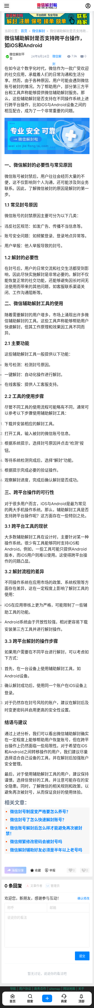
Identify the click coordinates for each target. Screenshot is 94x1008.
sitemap (54, 989)
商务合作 (40, 989)
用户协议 (25, 989)
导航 (13, 989)
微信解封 (38, 31)
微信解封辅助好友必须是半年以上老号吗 (46, 849)
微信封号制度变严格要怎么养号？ (40, 811)
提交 (82, 956)
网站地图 (69, 989)
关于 (81, 989)
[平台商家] (47, 15)
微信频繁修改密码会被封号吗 (36, 841)
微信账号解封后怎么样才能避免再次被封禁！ (44, 830)
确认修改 (83, 898)
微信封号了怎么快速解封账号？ (38, 819)
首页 (24, 31)
